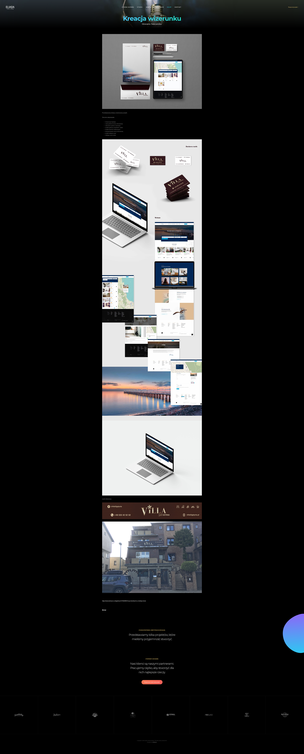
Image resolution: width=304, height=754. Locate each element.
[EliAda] (10, 8)
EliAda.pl (155, 742)
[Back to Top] (299, 749)
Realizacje (160, 7)
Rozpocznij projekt (292, 7)
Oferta (149, 7)
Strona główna (128, 7)
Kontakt (178, 7)
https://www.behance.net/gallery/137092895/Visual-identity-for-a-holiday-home (124, 601)
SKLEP (169, 7)
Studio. (140, 7)
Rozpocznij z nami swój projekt (152, 682)
